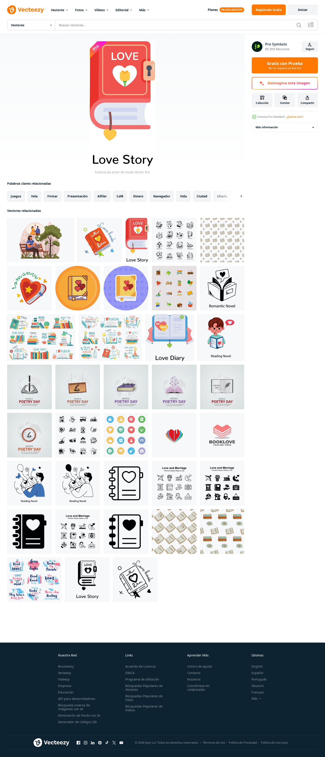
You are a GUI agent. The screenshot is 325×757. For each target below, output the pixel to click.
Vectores (57, 10)
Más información (267, 127)
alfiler (102, 196)
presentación (77, 196)
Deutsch (258, 686)
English (257, 666)
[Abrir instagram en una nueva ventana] (85, 742)
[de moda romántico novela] (29, 288)
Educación (65, 692)
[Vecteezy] (25, 9)
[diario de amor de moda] (169, 337)
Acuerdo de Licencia (140, 666)
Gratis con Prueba (285, 65)
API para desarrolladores (76, 699)
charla (222, 196)
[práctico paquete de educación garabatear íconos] (174, 240)
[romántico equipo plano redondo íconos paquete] (126, 435)
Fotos (79, 10)
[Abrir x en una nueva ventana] (114, 742)
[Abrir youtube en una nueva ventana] (121, 742)
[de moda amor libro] (100, 240)
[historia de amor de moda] (137, 240)
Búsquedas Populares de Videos (144, 708)
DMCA (129, 673)
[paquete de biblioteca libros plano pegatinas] (174, 288)
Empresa (64, 686)
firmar (52, 196)
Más (142, 10)
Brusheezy (66, 666)
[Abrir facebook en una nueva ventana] (78, 742)
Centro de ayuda (199, 666)
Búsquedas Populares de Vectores (144, 688)
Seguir (310, 49)
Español (257, 673)
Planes (213, 10)
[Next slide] (237, 196)
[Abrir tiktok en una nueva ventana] (107, 742)
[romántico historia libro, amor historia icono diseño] (126, 483)
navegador (161, 196)
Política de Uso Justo (274, 742)
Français (258, 692)
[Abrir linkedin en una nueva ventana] (92, 742)
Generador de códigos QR (77, 722)
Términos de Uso (214, 742)
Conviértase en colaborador (198, 688)
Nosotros (194, 679)
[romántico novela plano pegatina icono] (126, 288)
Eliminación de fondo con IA (79, 715)
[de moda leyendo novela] (220, 337)
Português (259, 679)
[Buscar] (299, 25)
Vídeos (99, 10)
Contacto (193, 673)
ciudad (202, 196)
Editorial (121, 10)
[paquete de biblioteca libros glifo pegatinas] (77, 435)
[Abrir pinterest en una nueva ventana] (100, 742)
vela (34, 196)
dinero (138, 196)
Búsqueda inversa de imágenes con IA (74, 707)
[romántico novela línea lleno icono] (77, 288)
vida (183, 196)
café (120, 196)
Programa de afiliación (142, 679)
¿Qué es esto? (294, 117)
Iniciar (303, 10)
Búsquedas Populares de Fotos (144, 698)
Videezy (63, 679)
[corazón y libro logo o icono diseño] (174, 435)
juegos (16, 196)
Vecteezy (64, 673)
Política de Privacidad (243, 742)
